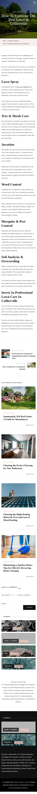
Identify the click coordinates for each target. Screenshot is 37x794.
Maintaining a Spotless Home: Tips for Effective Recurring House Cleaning (18, 568)
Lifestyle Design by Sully (20, 782)
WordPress (24, 788)
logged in (14, 595)
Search (3, 603)
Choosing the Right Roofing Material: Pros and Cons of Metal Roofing (16, 517)
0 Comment (18, 31)
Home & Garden (18, 12)
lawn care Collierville (23, 87)
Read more (29, 425)
